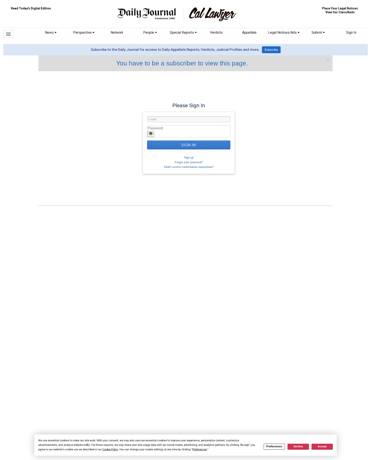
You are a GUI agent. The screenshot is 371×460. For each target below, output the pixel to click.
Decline (298, 446)
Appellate (249, 32)
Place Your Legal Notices (340, 8)
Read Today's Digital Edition (31, 8)
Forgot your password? (189, 162)
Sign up (188, 157)
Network (117, 32)
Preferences (274, 446)
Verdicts (216, 32)
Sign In (351, 32)
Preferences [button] (199, 449)
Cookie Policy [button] (110, 449)
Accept (322, 446)
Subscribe (271, 49)
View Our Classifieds (340, 12)
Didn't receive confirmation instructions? (189, 167)
